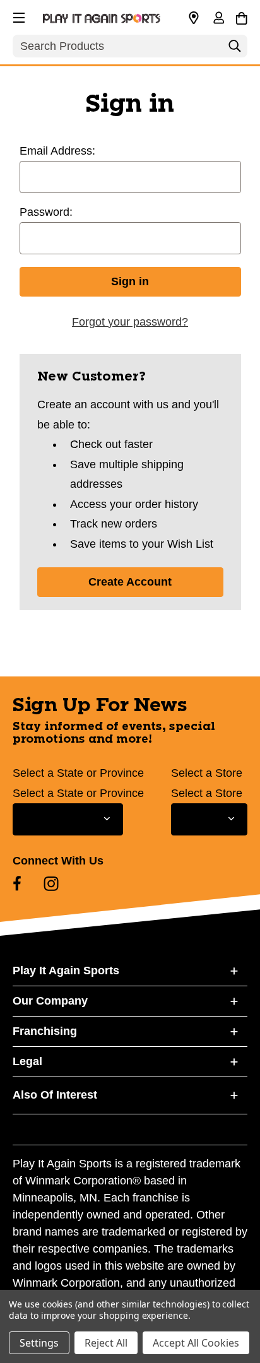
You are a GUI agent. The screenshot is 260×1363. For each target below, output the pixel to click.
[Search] (235, 49)
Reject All (106, 1343)
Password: (46, 212)
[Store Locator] (193, 18)
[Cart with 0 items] (241, 16)
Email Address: (57, 151)
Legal (27, 1061)
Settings (39, 1343)
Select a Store (206, 773)
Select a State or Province (78, 773)
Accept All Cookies (196, 1343)
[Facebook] (17, 883)
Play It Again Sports (66, 970)
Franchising (45, 1031)
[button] (17, 16)
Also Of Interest (55, 1095)
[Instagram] (51, 883)
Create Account (130, 581)
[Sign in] (218, 19)
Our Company (50, 1000)
